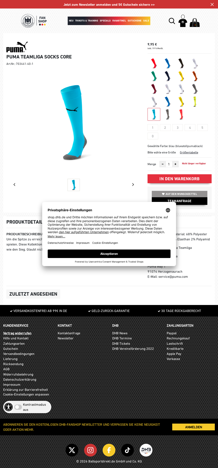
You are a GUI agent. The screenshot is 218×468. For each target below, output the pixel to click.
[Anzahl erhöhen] (175, 164)
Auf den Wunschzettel (181, 194)
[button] (172, 21)
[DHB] (146, 449)
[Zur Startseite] (34, 21)
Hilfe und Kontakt (16, 338)
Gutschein (10, 348)
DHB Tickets (121, 343)
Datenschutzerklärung (19, 379)
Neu (71, 20)
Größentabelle (189, 152)
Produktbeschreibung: (27, 234)
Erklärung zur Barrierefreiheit (25, 389)
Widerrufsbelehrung (18, 374)
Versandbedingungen (18, 354)
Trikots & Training (86, 20)
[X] (73, 449)
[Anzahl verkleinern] (162, 164)
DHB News (120, 333)
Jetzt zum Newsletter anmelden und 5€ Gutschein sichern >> (109, 5)
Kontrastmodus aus (34, 407)
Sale (146, 20)
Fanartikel (119, 20)
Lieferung (10, 359)
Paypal (171, 333)
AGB (6, 369)
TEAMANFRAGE (179, 201)
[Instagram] (91, 449)
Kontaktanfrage (69, 333)
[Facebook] (110, 449)
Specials (105, 20)
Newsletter (66, 338)
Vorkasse (173, 359)
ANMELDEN (193, 427)
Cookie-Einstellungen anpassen (26, 394)
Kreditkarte (175, 348)
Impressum (11, 384)
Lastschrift (175, 343)
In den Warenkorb (179, 178)
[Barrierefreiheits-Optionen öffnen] (8, 407)
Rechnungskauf (178, 338)
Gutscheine (135, 20)
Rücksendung (13, 364)
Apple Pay (174, 354)
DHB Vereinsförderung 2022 (133, 348)
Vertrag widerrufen (17, 333)
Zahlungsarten (14, 343)
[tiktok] (128, 449)
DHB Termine (122, 338)
